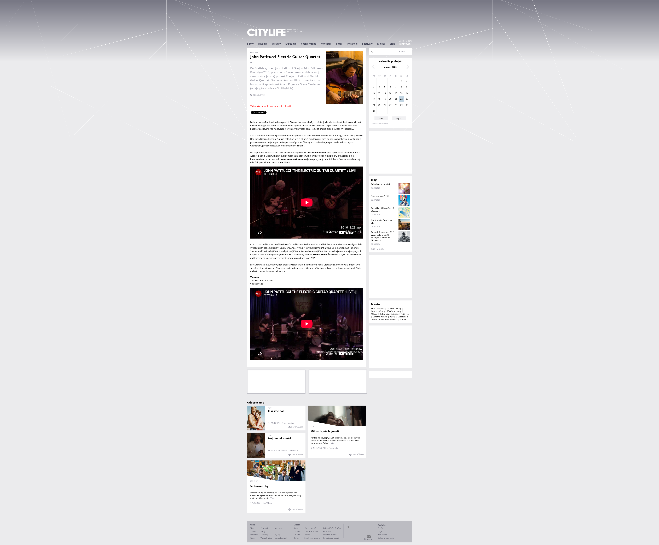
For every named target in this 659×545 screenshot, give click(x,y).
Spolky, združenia (312, 538)
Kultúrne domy (394, 311)
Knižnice (405, 313)
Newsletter (369, 539)
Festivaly (367, 43)
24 (374, 105)
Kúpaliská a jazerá (331, 538)
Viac (333, 443)
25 (379, 105)
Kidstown (405, 43)
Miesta (381, 43)
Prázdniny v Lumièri (380, 184)
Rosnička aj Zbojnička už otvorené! (382, 209)
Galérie (390, 308)
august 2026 (390, 67)
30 (407, 105)
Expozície (290, 43)
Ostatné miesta (380, 316)
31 (374, 111)
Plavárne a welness (388, 319)
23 (407, 98)
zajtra (399, 118)
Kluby (398, 308)
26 (385, 105)
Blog (392, 43)
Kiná (373, 308)
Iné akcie (352, 43)
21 (396, 98)
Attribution (383, 534)
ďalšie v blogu (377, 249)
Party (339, 43)
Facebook (348, 527)
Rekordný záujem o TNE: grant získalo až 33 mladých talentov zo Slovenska (382, 236)
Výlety (392, 316)
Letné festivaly (281, 538)
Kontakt (381, 525)
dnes (381, 118)
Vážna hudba (308, 43)
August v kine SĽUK (380, 196)
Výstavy (276, 43)
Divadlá (262, 43)
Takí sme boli (276, 411)
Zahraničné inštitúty (389, 313)
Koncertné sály (378, 311)
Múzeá (374, 313)
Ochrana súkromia (386, 538)
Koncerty (326, 43)
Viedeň (403, 319)
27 (390, 105)
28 (396, 105)
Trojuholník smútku (280, 438)
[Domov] (266, 32)
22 (401, 98)
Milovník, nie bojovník (325, 431)
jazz (252, 62)
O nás (380, 528)
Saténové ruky (259, 486)
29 (401, 105)
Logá (380, 531)
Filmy (250, 43)
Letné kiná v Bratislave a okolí (382, 221)
